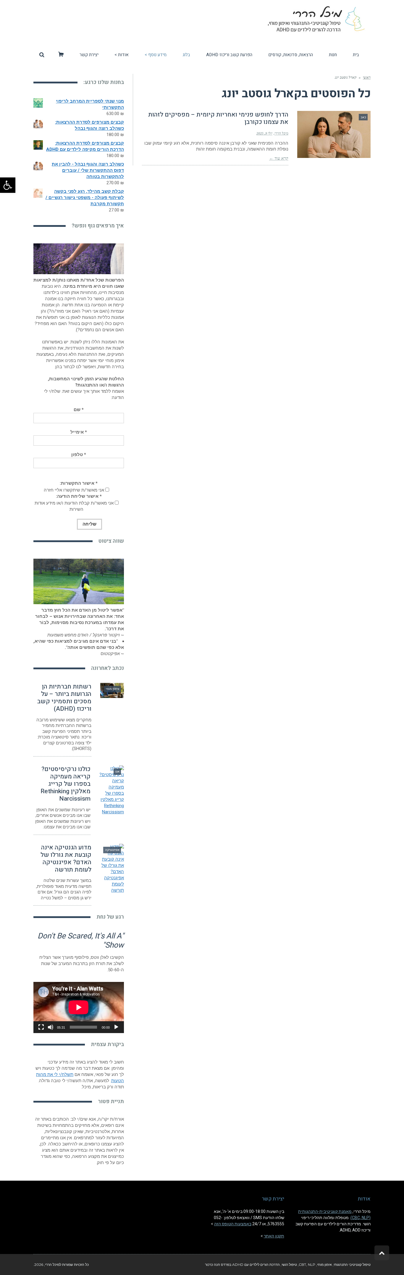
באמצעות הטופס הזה (232, 1223)
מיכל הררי (281, 133)
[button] (7, 185)
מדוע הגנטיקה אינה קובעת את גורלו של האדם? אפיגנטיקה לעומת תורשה (66, 859)
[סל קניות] (61, 54)
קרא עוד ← (278, 158)
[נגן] (116, 1027)
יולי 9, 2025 (264, 133)
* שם (79, 409)
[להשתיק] (51, 1027)
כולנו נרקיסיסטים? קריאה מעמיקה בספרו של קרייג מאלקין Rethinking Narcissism (66, 784)
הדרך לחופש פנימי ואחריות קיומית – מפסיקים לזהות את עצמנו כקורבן (218, 118)
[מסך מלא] (41, 1027)
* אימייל (78, 432)
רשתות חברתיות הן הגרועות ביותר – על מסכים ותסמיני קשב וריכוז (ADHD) (64, 698)
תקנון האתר (274, 1236)
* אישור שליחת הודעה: (79, 496)
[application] (78, 1007)
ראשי (367, 77)
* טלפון (78, 454)
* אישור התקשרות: (79, 483)
